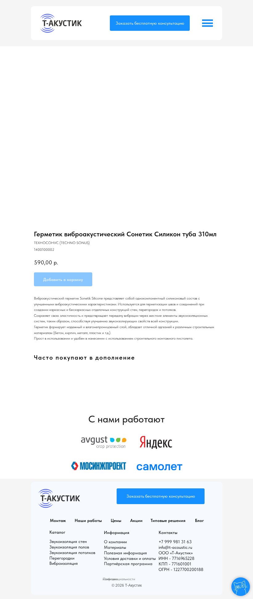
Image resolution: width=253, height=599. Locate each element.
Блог (199, 520)
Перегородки (61, 558)
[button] (150, 23)
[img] (61, 23)
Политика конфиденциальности (119, 579)
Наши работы (88, 520)
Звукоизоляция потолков (72, 552)
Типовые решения (168, 520)
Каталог (57, 532)
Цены (116, 520)
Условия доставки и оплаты (130, 558)
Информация (116, 532)
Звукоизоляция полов (69, 546)
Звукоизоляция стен (68, 541)
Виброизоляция (63, 563)
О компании (115, 541)
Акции (136, 520)
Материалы (115, 547)
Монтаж (58, 520)
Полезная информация (125, 552)
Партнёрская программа (128, 563)
